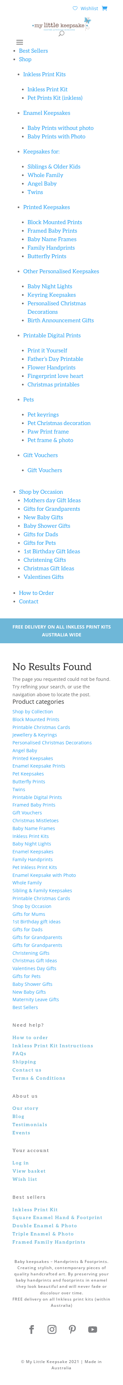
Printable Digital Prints (52, 335)
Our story (25, 1108)
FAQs (19, 1054)
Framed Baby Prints (52, 231)
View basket (29, 1171)
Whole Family (45, 175)
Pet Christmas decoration (59, 423)
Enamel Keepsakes (46, 113)
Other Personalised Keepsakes (61, 271)
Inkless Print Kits (44, 74)
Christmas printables (53, 385)
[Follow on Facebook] (32, 1330)
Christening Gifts (45, 560)
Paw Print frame (48, 432)
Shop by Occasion (41, 492)
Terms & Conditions (39, 1078)
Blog (18, 1116)
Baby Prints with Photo (56, 136)
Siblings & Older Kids (55, 167)
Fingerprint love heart (55, 376)
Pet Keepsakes (28, 774)
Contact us (27, 1070)
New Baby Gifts (43, 517)
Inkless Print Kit (48, 89)
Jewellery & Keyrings (34, 735)
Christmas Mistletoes (35, 820)
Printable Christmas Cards (42, 727)
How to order (30, 1037)
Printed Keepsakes (46, 207)
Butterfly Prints (47, 256)
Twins (35, 192)
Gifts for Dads (41, 534)
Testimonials (30, 1125)
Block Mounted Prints (55, 222)
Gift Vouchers (40, 455)
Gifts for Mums (28, 914)
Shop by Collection (32, 711)
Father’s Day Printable (55, 359)
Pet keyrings (43, 415)
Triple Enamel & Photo (43, 1234)
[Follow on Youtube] (93, 1330)
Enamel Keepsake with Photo (44, 875)
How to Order (36, 593)
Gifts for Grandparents (52, 509)
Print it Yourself (47, 350)
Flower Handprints (51, 367)
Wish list (24, 1179)
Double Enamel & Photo (44, 1226)
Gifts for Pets (40, 543)
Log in (20, 1163)
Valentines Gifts (44, 577)
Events (21, 1133)
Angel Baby (42, 184)
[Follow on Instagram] (52, 1330)
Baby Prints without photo (60, 128)
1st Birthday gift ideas (36, 921)
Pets (28, 400)
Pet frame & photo (50, 440)
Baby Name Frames (52, 239)
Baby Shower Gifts (47, 526)
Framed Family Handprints (49, 1242)
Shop (25, 59)
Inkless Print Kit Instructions (52, 1046)
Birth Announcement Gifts (61, 320)
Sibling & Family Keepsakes (42, 890)
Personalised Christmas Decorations (52, 742)
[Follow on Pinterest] (72, 1330)
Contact (28, 601)
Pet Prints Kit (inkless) (55, 98)
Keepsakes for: (41, 152)
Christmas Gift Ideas (49, 568)
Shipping (24, 1062)
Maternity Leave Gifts (35, 999)
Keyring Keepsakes (52, 295)
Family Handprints (51, 248)
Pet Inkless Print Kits (34, 867)
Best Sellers (33, 51)
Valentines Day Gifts (34, 968)
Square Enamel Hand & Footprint (57, 1217)
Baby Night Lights (50, 286)
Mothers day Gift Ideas (52, 500)
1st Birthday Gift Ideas (52, 551)
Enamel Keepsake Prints (38, 766)
